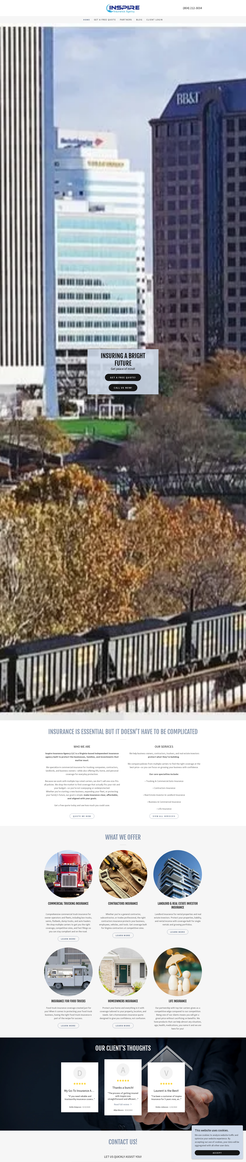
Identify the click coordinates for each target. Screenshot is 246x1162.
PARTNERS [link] (126, 19)
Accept (217, 1152)
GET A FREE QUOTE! (123, 377)
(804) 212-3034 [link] (192, 8)
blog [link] (139, 19)
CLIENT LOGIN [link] (154, 19)
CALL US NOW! (123, 387)
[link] (123, 7)
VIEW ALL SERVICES (164, 816)
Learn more (68, 939)
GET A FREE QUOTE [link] (105, 19)
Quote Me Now (82, 816)
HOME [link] (86, 19)
